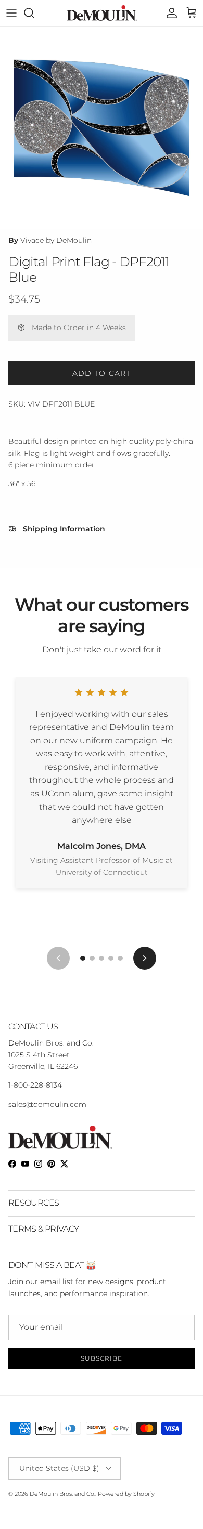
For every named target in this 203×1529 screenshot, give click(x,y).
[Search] (34, 13)
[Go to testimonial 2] (92, 958)
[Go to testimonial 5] (120, 958)
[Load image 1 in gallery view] (101, 128)
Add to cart (101, 373)
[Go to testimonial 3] (101, 958)
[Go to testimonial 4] (110, 958)
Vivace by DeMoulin (56, 240)
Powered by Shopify (126, 1493)
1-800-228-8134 (35, 1085)
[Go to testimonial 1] (82, 958)
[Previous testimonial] (58, 958)
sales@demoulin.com (47, 1104)
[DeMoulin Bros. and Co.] (102, 13)
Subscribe (101, 1358)
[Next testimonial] (144, 958)
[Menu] (11, 13)
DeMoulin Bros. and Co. (62, 1493)
